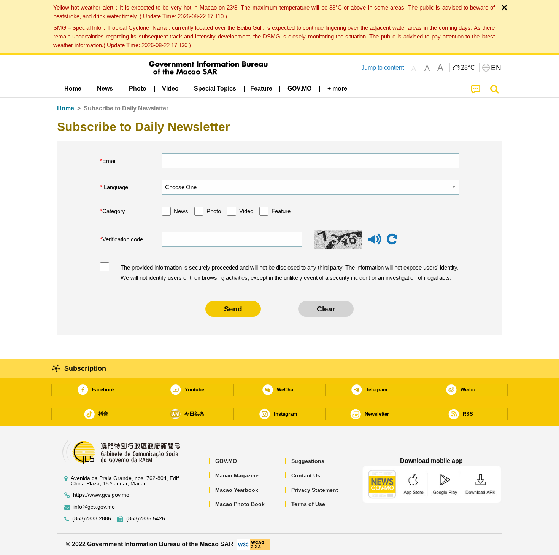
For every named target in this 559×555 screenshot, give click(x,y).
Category (113, 211)
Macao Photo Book (240, 504)
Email (109, 161)
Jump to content (382, 67)
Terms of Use (308, 504)
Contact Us (305, 475)
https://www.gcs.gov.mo (101, 495)
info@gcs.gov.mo (94, 507)
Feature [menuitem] (261, 88)
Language (115, 187)
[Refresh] (392, 239)
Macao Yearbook (236, 490)
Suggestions (307, 461)
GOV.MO (226, 461)
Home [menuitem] (72, 88)
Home (65, 108)
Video (246, 211)
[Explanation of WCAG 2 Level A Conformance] (253, 544)
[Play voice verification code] (374, 242)
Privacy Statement (314, 490)
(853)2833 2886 (91, 519)
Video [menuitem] (170, 88)
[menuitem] (105, 88)
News (181, 211)
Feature (281, 211)
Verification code (122, 239)
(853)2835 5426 (145, 519)
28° (468, 68)
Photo (213, 211)
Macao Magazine (237, 475)
